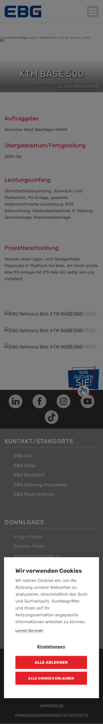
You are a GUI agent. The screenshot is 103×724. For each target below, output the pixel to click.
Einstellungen (51, 646)
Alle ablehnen (51, 662)
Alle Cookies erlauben (51, 678)
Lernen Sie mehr (29, 630)
